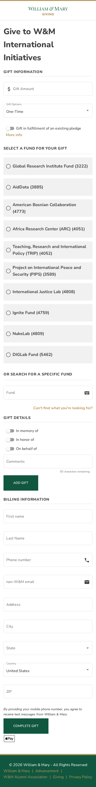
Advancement (47, 771)
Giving (58, 777)
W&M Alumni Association (25, 777)
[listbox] (48, 112)
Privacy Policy (80, 777)
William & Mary (36, 764)
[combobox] (45, 394)
